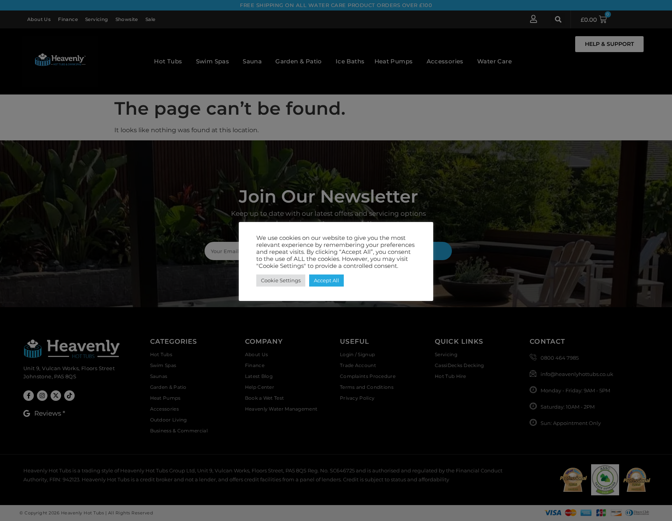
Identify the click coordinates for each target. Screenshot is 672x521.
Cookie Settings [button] (281, 280)
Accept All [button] (326, 280)
